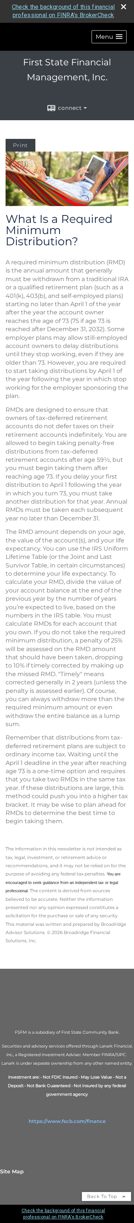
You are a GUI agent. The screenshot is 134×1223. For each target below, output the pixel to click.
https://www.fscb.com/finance (67, 1121)
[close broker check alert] (124, 7)
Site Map (12, 1171)
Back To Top (103, 1196)
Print (20, 145)
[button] (109, 36)
